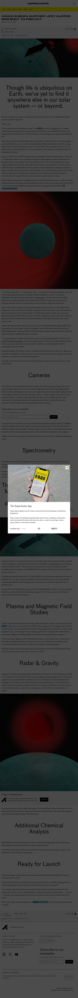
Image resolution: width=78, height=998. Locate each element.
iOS (39, 528)
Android (54, 528)
